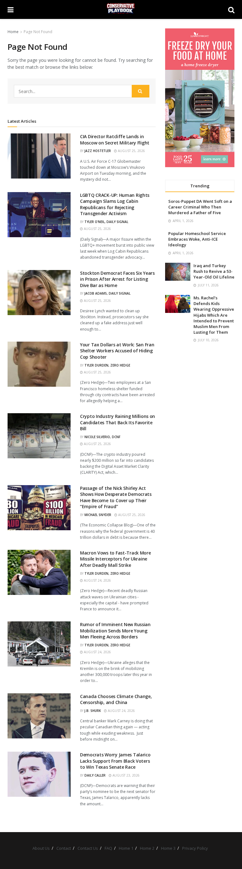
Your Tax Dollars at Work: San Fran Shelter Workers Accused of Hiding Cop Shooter (117, 351)
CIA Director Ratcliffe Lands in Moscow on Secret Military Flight (114, 139)
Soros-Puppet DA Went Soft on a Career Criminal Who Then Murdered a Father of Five (200, 206)
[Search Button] (231, 9)
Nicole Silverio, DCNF (102, 437)
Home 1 (126, 848)
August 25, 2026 (131, 151)
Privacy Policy (195, 848)
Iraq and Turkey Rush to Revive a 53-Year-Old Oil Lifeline (213, 271)
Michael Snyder (97, 515)
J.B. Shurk (92, 710)
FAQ (108, 848)
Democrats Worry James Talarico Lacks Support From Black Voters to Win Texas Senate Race (115, 761)
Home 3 (168, 848)
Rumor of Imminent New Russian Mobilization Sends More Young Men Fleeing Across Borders (115, 630)
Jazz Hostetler (97, 151)
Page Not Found (38, 31)
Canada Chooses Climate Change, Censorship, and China (116, 699)
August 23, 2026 (126, 775)
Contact (63, 848)
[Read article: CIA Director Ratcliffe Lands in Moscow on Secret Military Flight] (39, 156)
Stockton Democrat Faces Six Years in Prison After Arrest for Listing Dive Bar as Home (117, 279)
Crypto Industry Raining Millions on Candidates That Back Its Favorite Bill (117, 422)
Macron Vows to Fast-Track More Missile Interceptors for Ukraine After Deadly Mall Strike (115, 559)
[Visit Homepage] (120, 9)
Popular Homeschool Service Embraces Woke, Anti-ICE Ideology (197, 239)
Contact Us (88, 848)
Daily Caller (95, 775)
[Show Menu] (11, 9)
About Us (41, 848)
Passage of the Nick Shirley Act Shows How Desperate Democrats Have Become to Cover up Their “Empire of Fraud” (116, 497)
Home (13, 31)
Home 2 (147, 848)
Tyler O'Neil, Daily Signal (106, 222)
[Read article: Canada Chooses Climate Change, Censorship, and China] (39, 715)
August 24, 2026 (97, 580)
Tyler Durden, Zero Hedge (107, 365)
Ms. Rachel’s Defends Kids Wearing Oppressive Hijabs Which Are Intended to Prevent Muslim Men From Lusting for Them (213, 315)
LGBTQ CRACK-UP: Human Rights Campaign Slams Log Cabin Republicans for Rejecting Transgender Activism (114, 204)
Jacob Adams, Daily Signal (107, 293)
